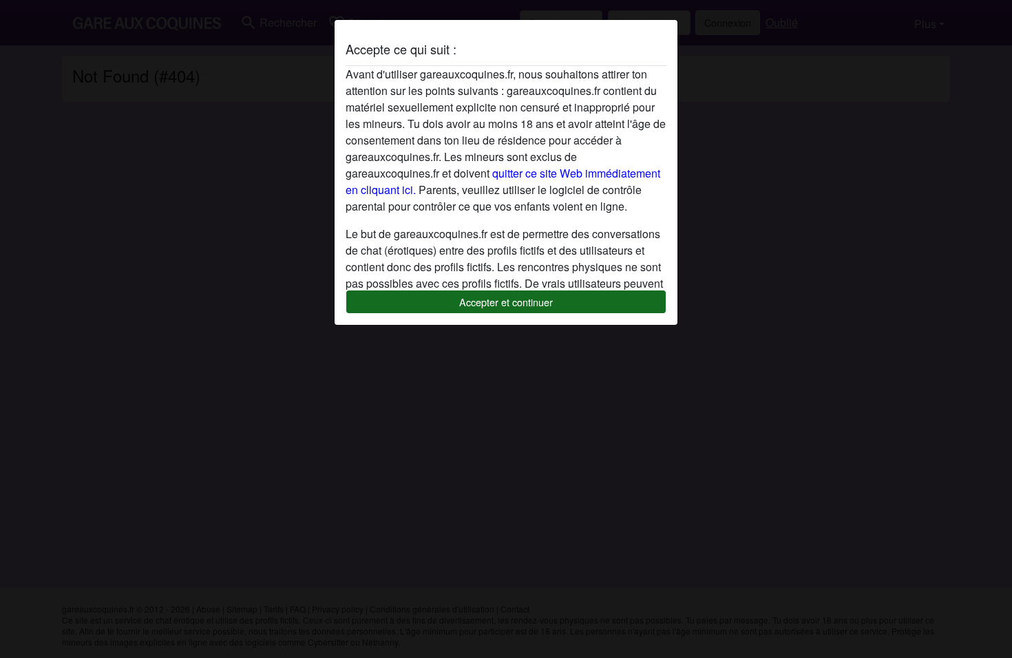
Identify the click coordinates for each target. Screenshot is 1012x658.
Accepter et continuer (506, 302)
